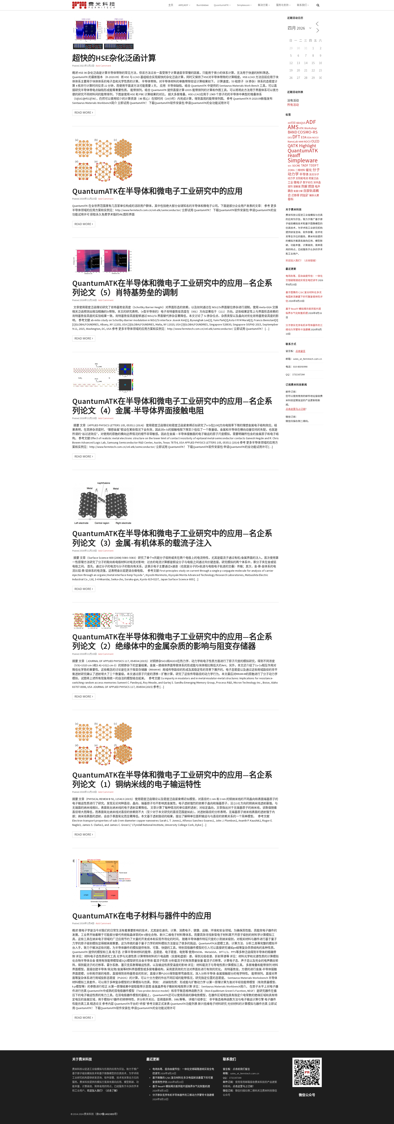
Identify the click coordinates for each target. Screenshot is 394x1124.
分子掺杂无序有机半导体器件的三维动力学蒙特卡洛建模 (183, 1094)
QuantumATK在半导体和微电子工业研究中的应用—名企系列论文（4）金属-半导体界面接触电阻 (172, 405)
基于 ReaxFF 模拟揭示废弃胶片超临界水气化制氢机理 (181, 1086)
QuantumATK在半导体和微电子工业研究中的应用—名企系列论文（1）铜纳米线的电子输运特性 (172, 779)
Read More (83, 112)
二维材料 (300, 170)
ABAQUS (300, 123)
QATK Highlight (302, 145)
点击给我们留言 (241, 1069)
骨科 (290, 199)
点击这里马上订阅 (295, 408)
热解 (304, 186)
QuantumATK (221, 5)
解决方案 (263, 5)
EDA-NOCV (312, 137)
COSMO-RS (308, 132)
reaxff (294, 155)
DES (290, 137)
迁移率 (295, 195)
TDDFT (314, 165)
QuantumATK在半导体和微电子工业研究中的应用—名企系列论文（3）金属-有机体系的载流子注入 (172, 538)
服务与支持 (282, 5)
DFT (296, 137)
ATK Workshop (308, 128)
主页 (170, 5)
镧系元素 (314, 195)
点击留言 (300, 351)
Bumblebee (202, 5)
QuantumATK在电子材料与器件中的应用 (141, 916)
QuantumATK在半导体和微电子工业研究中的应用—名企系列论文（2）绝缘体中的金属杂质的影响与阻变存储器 (172, 641)
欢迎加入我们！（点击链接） (302, 260)
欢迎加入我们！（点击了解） (103, 1090)
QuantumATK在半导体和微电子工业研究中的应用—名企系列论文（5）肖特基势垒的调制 (172, 287)
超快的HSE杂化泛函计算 (114, 58)
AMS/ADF (183, 5)
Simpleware (243, 5)
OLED (315, 141)
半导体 (304, 174)
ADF (311, 121)
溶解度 (297, 186)
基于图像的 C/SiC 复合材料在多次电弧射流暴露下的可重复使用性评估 (304, 296)
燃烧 (311, 186)
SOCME (296, 165)
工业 (290, 182)
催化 (309, 170)
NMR (301, 141)
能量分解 (298, 191)
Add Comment (103, 65)
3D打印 (292, 122)
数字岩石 (308, 182)
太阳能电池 (302, 178)
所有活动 (293, 105)
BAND (292, 132)
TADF (304, 165)
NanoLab (293, 141)
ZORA (291, 170)
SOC (290, 165)
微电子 (298, 182)
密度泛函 (313, 178)
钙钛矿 (304, 195)
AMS (293, 127)
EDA (304, 137)
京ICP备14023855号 (106, 1114)
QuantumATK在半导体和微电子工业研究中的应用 (157, 191)
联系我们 (302, 5)
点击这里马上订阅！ (244, 1086)
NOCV (307, 141)
